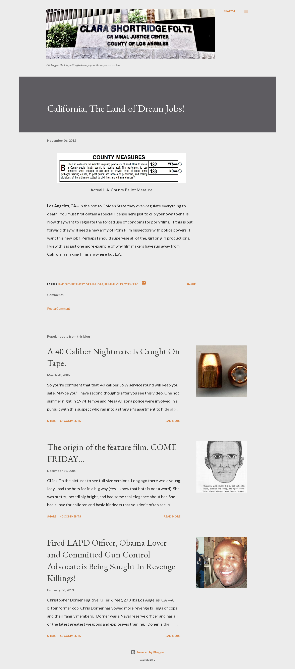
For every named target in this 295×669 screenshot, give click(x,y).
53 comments (70, 635)
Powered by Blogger (150, 652)
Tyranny (131, 284)
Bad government (71, 284)
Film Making (114, 284)
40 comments (70, 516)
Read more (172, 420)
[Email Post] (143, 284)
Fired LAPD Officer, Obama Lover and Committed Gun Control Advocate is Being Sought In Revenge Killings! (111, 560)
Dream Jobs (94, 284)
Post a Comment (58, 308)
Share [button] (191, 284)
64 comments (70, 420)
